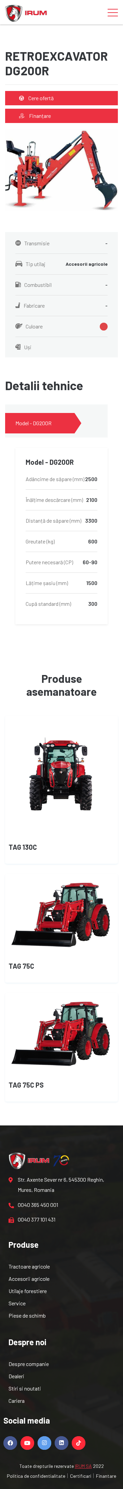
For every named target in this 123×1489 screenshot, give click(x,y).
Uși (27, 347)
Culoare (34, 326)
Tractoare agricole (29, 1266)
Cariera (17, 1400)
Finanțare (39, 115)
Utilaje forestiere (28, 1291)
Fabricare (66, 305)
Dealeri (16, 1376)
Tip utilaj (67, 264)
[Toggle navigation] (113, 12)
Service (17, 1303)
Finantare (106, 1476)
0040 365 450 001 (38, 1204)
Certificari (80, 1476)
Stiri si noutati (25, 1388)
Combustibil (66, 284)
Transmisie (66, 243)
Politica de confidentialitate (36, 1476)
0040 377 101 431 (36, 1219)
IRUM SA (83, 1466)
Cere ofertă (40, 98)
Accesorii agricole (29, 1278)
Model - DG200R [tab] (33, 423)
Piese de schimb (27, 1315)
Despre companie (29, 1364)
